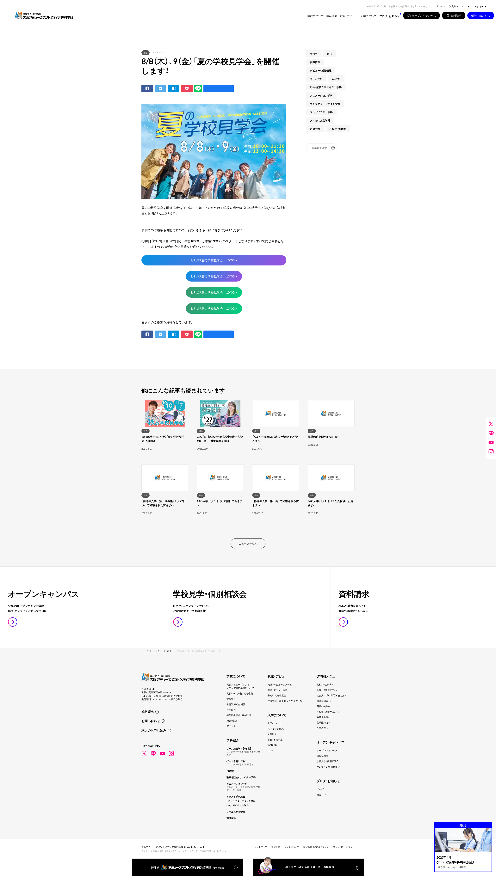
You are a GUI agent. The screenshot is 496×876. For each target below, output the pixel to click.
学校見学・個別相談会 (328, 761)
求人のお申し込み (153, 730)
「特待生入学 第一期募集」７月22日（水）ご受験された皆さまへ (163, 503)
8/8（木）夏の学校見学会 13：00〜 (214, 276)
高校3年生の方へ (325, 684)
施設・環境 (231, 720)
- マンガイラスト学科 (237, 805)
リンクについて (291, 847)
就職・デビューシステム (280, 684)
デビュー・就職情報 (321, 70)
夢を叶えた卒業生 (277, 695)
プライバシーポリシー (344, 847)
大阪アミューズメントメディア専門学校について (240, 686)
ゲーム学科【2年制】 (236, 761)
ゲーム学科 (316, 79)
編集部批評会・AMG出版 (239, 715)
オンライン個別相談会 (328, 766)
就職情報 (315, 62)
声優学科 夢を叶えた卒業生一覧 (285, 701)
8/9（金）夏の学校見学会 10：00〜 (214, 292)
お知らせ (321, 794)
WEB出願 (272, 745)
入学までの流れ (276, 728)
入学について (275, 723)
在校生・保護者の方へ (328, 711)
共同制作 (231, 709)
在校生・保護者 (337, 129)
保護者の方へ (324, 701)
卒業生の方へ (324, 717)
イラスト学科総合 (235, 796)
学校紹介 (231, 699)
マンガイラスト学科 (321, 112)
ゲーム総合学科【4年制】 (238, 748)
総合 (145, 52)
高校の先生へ (324, 706)
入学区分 (272, 734)
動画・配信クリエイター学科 (326, 87)
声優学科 (315, 129)
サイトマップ (260, 847)
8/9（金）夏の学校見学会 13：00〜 (214, 308)
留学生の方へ (324, 722)
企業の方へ (322, 728)
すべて (314, 54)
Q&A (270, 750)
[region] (248, 464)
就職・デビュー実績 (277, 690)
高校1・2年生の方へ (327, 690)
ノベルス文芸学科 (320, 120)
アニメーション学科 (321, 95)
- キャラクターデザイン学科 (241, 801)
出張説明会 (322, 755)
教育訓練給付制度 (235, 704)
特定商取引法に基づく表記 (316, 847)
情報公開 (275, 847)
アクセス (441, 6)
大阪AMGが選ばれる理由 (239, 693)
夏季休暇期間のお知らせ (323, 437)
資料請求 (147, 711)
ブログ (320, 789)
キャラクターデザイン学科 (325, 104)
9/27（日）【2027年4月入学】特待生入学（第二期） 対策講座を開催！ (220, 439)
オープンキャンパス (327, 750)
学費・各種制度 (275, 739)
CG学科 (336, 79)
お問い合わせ (150, 720)
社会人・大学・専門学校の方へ (332, 695)
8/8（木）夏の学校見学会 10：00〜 (214, 260)
